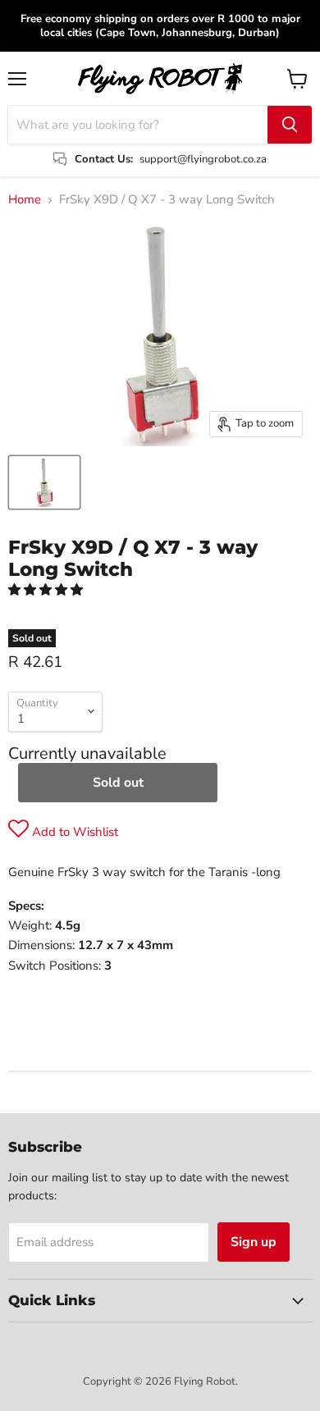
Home (24, 200)
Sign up (254, 1242)
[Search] (289, 125)
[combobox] (137, 125)
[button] (47, 590)
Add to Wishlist (73, 832)
